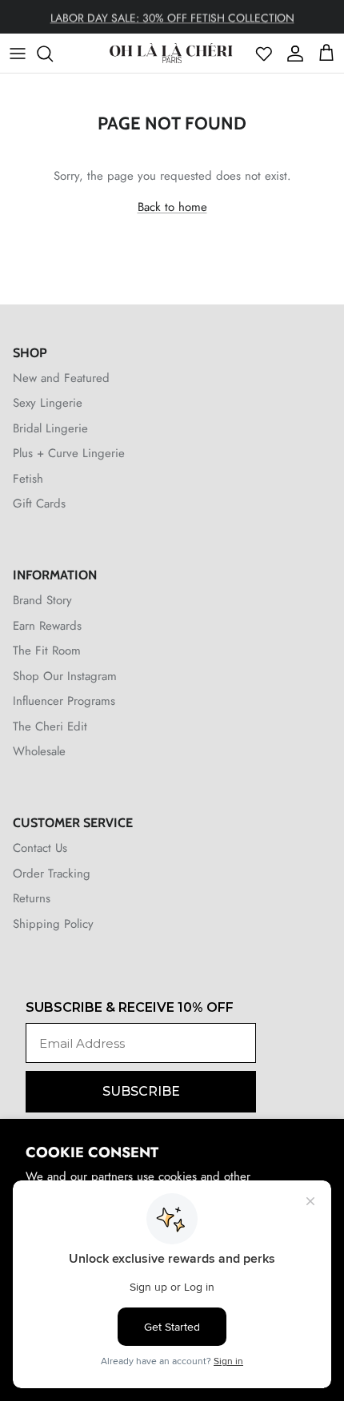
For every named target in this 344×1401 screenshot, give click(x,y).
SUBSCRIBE (82, 786)
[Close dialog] (335, 618)
